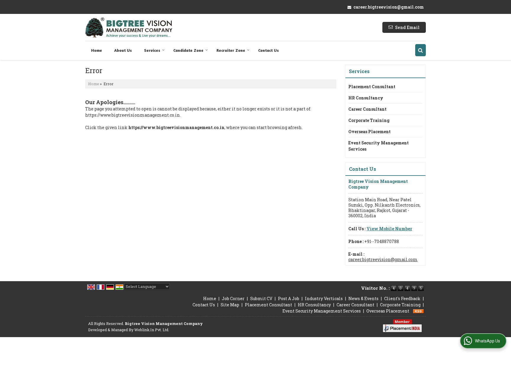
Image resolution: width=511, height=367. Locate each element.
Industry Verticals (324, 298)
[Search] (420, 50)
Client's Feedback (402, 298)
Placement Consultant (371, 86)
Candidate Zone (188, 50)
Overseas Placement (369, 131)
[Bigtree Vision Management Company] (128, 27)
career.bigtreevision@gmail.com (388, 7)
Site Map (230, 305)
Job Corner (233, 298)
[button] (389, 228)
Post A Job (288, 298)
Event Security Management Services (378, 146)
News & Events (363, 298)
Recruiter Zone (230, 50)
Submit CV (261, 298)
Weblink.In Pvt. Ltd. (151, 329)
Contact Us (268, 50)
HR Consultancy (365, 98)
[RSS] (418, 311)
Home (96, 50)
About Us (123, 50)
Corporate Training (368, 120)
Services (152, 50)
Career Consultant (367, 109)
